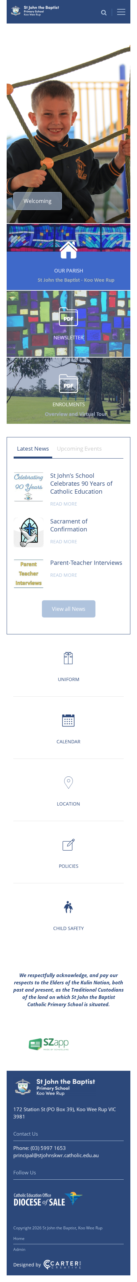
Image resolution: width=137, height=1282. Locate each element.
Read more (63, 504)
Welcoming (38, 201)
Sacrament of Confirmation (68, 525)
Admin (19, 1249)
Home (19, 1238)
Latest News (33, 448)
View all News (68, 609)
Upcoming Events (79, 448)
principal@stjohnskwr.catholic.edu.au (56, 1155)
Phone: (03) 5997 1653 (39, 1148)
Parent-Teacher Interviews (86, 563)
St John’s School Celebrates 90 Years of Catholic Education (81, 483)
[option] (68, 124)
